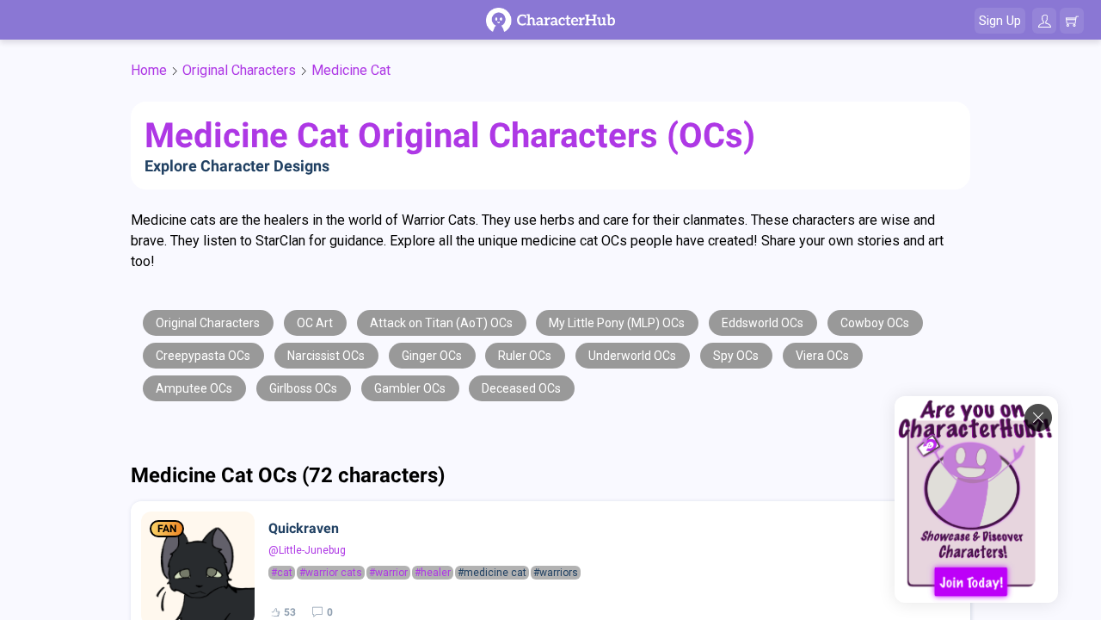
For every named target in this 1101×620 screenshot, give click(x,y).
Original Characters (239, 70)
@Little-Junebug (307, 550)
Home (149, 70)
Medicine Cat (351, 70)
